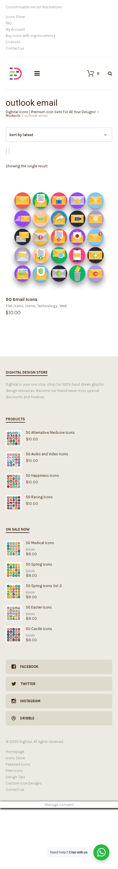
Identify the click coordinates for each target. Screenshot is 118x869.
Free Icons (14, 770)
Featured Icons (18, 764)
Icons (30, 306)
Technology (47, 306)
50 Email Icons (22, 299)
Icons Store (15, 17)
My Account (15, 29)
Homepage (15, 752)
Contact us (15, 48)
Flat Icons (14, 306)
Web (63, 306)
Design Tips (15, 777)
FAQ (9, 23)
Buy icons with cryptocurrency (30, 36)
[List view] (10, 151)
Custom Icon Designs (24, 783)
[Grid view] (7, 151)
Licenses (13, 42)
